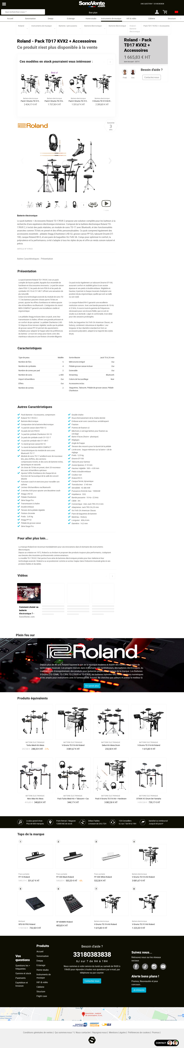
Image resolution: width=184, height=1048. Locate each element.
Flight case (42, 996)
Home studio (91, 18)
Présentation (47, 258)
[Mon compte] (157, 12)
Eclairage (71, 18)
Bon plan (93, 12)
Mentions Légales (117, 1032)
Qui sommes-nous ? (64, 1032)
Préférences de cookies (139, 1032)
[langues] (176, 12)
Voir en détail (36, 744)
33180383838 (92, 954)
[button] (104, 62)
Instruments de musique (111, 18)
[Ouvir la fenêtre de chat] (166, 1043)
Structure (172, 18)
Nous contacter (83, 1032)
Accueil (10, 18)
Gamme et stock (23, 973)
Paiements (20, 977)
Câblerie (151, 18)
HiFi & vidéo (131, 18)
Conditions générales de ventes (38, 1032)
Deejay (50, 18)
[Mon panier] (165, 12)
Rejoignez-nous (99, 1032)
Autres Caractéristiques (28, 258)
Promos (155, 1032)
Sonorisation (30, 18)
